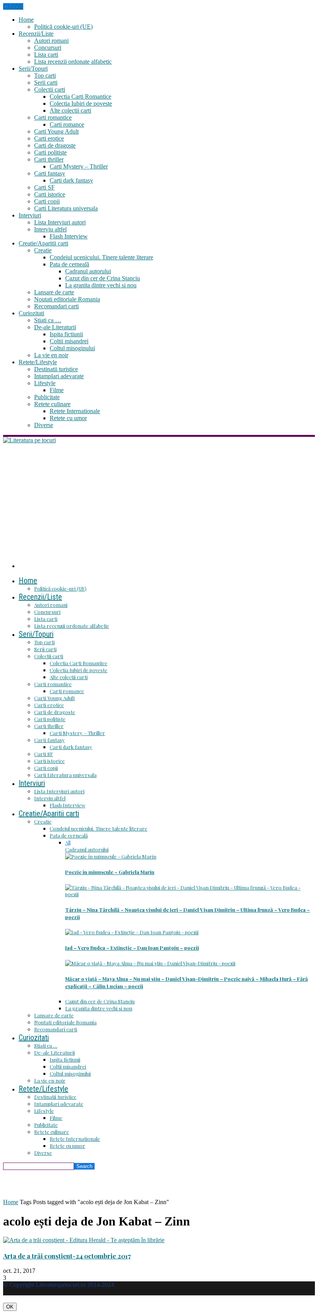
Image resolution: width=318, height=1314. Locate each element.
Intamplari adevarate (59, 376)
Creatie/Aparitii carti (43, 243)
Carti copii (47, 201)
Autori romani (51, 40)
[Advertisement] (159, 502)
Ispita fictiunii (66, 334)
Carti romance (67, 124)
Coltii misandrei (69, 341)
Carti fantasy (49, 173)
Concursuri (47, 47)
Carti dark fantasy (71, 180)
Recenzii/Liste (36, 33)
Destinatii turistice (56, 369)
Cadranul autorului (88, 271)
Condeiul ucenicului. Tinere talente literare (101, 257)
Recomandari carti (56, 306)
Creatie (43, 250)
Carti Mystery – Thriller (79, 166)
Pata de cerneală (69, 264)
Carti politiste (50, 152)
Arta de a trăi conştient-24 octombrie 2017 (67, 1255)
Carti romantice (53, 117)
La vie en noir (51, 355)
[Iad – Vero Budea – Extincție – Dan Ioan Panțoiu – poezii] (132, 932)
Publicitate (47, 397)
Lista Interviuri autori (60, 222)
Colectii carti (49, 89)
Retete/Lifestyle (38, 362)
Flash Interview (69, 236)
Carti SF (44, 187)
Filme (57, 390)
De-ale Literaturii (55, 327)
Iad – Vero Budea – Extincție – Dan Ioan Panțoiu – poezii (132, 947)
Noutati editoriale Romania (67, 299)
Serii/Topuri (33, 68)
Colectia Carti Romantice (80, 96)
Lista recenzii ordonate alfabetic (73, 61)
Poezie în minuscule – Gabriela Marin (109, 872)
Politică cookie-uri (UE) (63, 26)
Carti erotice (49, 138)
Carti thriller (49, 159)
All (68, 842)
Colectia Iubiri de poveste (81, 103)
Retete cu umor (68, 418)
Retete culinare (52, 404)
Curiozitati (31, 313)
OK (10, 1307)
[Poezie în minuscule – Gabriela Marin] (110, 856)
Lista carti (46, 54)
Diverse (43, 425)
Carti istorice (49, 194)
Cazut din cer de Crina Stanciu (102, 278)
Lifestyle (44, 383)
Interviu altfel (50, 229)
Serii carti (45, 82)
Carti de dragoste (55, 145)
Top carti (45, 75)
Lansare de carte (54, 292)
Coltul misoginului (72, 348)
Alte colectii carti (70, 110)
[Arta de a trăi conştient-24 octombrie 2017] (83, 1240)
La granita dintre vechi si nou (101, 285)
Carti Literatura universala (66, 208)
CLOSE (13, 6)
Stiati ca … (47, 320)
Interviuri (30, 215)
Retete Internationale (75, 411)
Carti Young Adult (56, 131)
